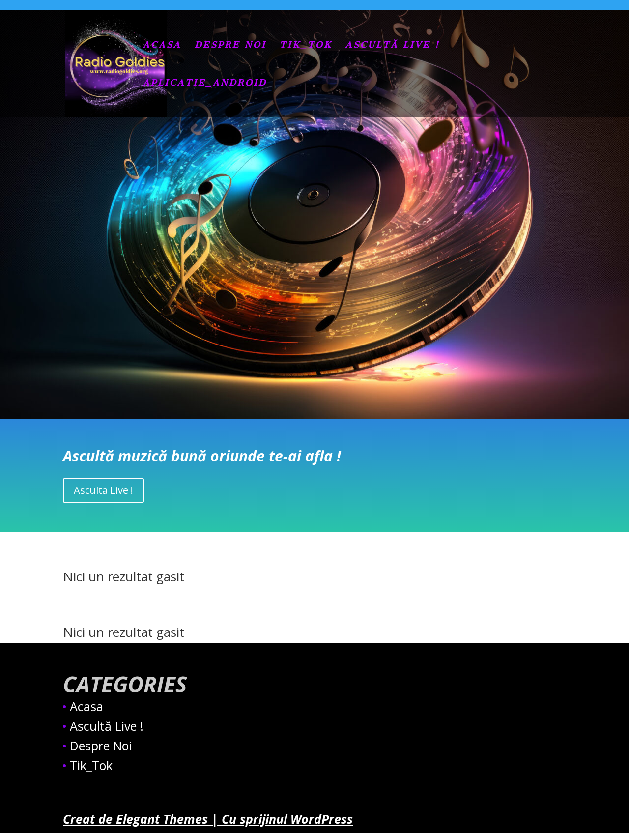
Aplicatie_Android (205, 83)
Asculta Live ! (103, 490)
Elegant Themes (162, 818)
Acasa (162, 45)
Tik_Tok (306, 45)
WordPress (321, 818)
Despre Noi (230, 45)
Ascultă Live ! (392, 45)
